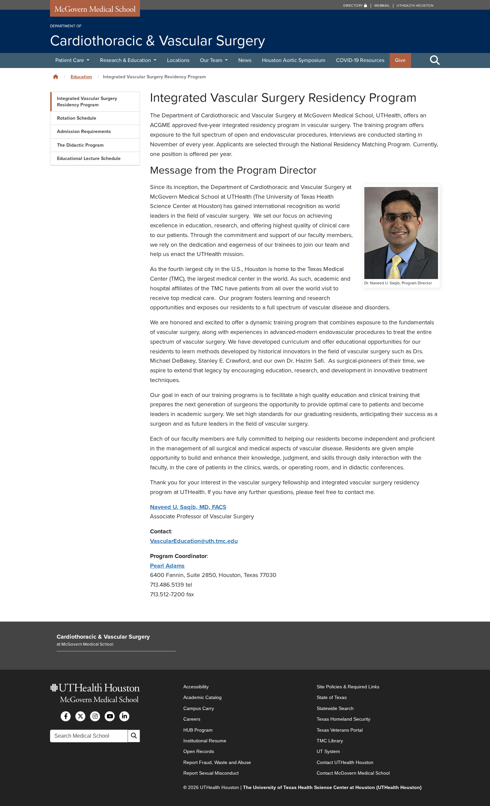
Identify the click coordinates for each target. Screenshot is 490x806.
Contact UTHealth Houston (345, 762)
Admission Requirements (84, 131)
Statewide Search (335, 708)
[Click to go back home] (56, 76)
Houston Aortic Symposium (293, 60)
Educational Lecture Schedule (89, 158)
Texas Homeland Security (343, 719)
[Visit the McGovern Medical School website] (95, 10)
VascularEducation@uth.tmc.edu (194, 541)
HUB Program (198, 730)
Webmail (382, 6)
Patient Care (70, 60)
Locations (178, 60)
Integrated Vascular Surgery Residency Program (87, 102)
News (244, 60)
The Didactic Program (80, 145)
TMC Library (330, 740)
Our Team (212, 60)
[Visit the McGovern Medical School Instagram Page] (95, 716)
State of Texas (332, 697)
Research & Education (126, 60)
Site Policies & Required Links (348, 686)
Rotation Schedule (76, 118)
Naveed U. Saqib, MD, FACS (188, 507)
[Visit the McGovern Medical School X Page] (80, 716)
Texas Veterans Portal (340, 730)
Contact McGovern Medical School (353, 773)
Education (81, 77)
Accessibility (196, 686)
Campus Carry (198, 708)
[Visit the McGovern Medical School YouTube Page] (110, 716)
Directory (353, 6)
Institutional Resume (204, 740)
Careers (191, 719)
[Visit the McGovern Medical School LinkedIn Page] (124, 716)
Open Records (198, 751)
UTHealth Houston (415, 6)
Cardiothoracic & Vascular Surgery (103, 636)
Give (400, 60)
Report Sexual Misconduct (211, 773)
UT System (328, 751)
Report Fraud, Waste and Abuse (217, 762)
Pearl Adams (167, 565)
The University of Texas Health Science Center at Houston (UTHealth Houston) (332, 787)
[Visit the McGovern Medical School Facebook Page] (66, 716)
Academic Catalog (202, 697)
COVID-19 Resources (360, 60)
